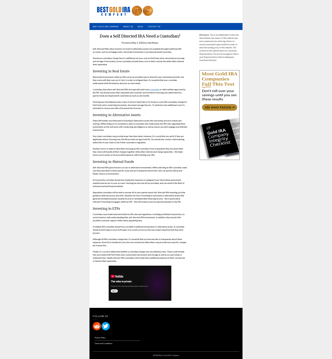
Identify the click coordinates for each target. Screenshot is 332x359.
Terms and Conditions (103, 343)
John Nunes (152, 42)
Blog (140, 26)
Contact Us (154, 26)
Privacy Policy (100, 338)
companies (154, 89)
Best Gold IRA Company (106, 26)
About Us (128, 26)
